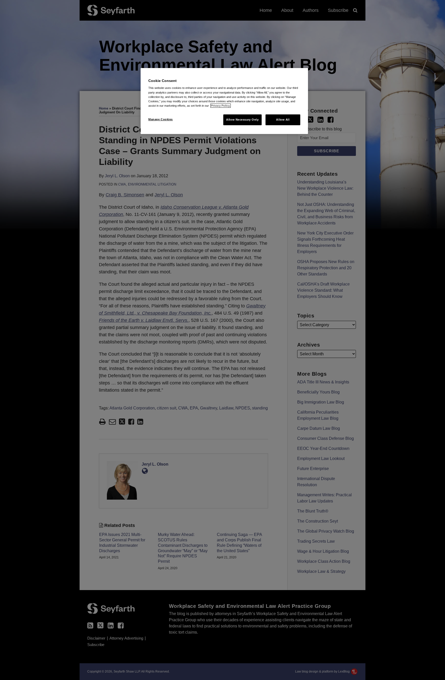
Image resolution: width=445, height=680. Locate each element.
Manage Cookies (160, 119)
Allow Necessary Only (242, 119)
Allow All (282, 119)
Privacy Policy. (220, 105)
